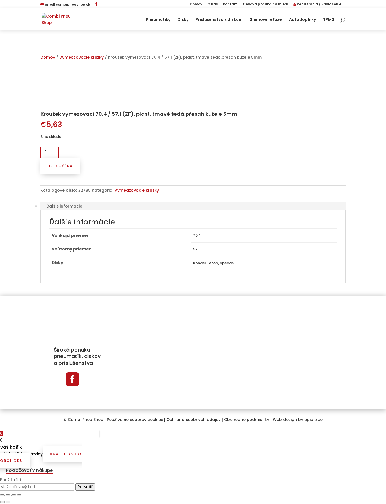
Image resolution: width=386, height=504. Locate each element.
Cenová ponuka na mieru (265, 4)
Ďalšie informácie (64, 206)
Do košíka (60, 166)
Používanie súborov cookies (135, 419)
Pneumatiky (158, 20)
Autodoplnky (302, 20)
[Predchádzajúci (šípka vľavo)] (2, 502)
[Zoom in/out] (19, 495)
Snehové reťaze (266, 20)
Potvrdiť (85, 487)
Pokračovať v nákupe (29, 470)
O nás (212, 4)
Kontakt (230, 4)
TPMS (328, 20)
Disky (182, 20)
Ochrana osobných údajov (193, 419)
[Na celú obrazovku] (13, 495)
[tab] (193, 206)
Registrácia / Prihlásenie (318, 4)
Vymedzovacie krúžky (81, 57)
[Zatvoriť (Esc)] (2, 495)
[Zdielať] (8, 495)
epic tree (313, 419)
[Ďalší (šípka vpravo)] (8, 502)
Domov (196, 4)
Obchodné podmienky (246, 419)
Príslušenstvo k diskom (219, 20)
